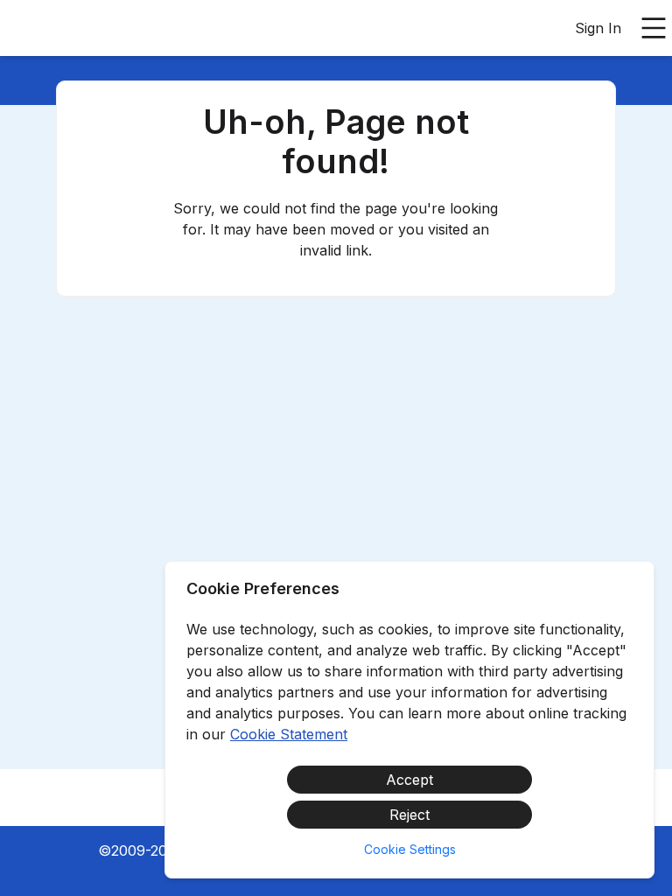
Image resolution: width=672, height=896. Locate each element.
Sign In (598, 28)
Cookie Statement (288, 734)
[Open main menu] (653, 28)
